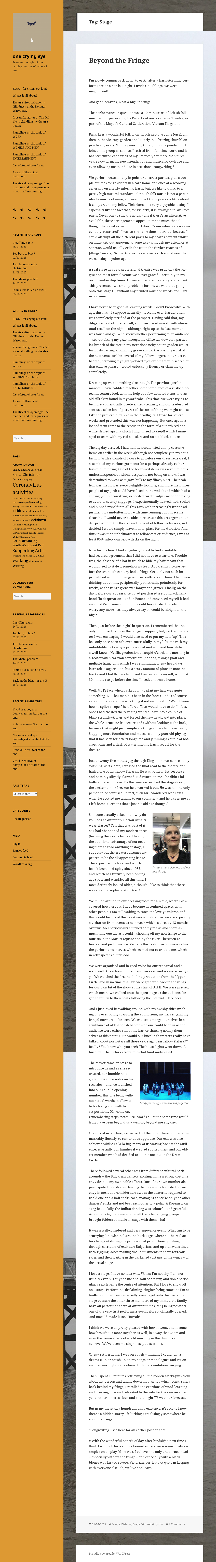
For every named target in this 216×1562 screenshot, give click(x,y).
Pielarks (32, 533)
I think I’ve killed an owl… (29, 290)
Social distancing (25, 541)
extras (33, 506)
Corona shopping (22, 479)
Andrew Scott (23, 465)
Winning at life (35, 561)
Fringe (116, 1524)
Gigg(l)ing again (23, 243)
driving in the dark (21, 506)
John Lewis (17, 520)
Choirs (38, 469)
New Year (32, 528)
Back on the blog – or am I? (30, 680)
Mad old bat (18, 525)
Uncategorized (22, 819)
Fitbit (17, 510)
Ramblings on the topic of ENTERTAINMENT (29, 156)
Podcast (40, 533)
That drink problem (25, 279)
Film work (42, 506)
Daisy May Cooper (21, 502)
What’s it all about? (25, 95)
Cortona (16, 498)
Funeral (26, 511)
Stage (136, 1524)
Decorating (35, 502)
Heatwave (18, 515)
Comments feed (23, 857)
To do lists (38, 555)
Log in (17, 844)
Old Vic (42, 528)
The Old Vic (27, 556)
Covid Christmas (27, 498)
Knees (26, 520)
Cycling (38, 498)
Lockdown (37, 520)
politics (17, 536)
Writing (18, 566)
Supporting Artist (29, 550)
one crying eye (29, 56)
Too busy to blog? (24, 253)
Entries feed (20, 850)
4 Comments (177, 1524)
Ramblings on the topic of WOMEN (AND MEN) (29, 145)
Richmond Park (28, 537)
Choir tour (17, 475)
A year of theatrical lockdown (25, 174)
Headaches (37, 511)
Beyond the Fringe (119, 60)
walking (20, 560)
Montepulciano (19, 529)
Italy (45, 515)
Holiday (28, 515)
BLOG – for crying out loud (30, 88)
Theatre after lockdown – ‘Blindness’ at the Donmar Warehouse (29, 106)
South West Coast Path (28, 545)
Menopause (30, 524)
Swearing (17, 556)
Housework (37, 515)
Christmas (31, 474)
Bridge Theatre (21, 469)
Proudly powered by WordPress (109, 1553)
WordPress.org (22, 864)
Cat (32, 469)
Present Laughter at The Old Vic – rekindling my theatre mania (31, 121)
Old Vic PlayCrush (20, 533)
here (121, 1430)
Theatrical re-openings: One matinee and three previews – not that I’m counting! (31, 187)
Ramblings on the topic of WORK (29, 134)
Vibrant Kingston (152, 1524)
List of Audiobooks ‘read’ (28, 165)
